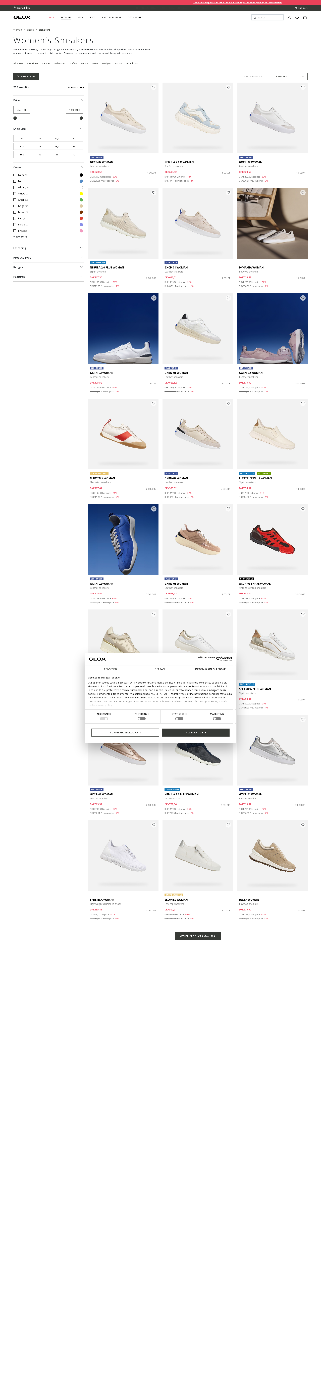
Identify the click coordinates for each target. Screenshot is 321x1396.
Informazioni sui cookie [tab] (210, 668)
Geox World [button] (135, 17)
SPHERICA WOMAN (102, 900)
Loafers (73, 63)
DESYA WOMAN (249, 900)
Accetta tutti (196, 732)
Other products (197, 936)
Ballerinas (59, 63)
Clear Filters (76, 87)
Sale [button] (51, 17)
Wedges (106, 63)
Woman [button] (66, 17)
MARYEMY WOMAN (102, 478)
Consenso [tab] (110, 668)
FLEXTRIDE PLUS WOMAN (255, 478)
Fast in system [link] (111, 17)
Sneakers (32, 63)
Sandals (46, 63)
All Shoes (18, 63)
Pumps (84, 63)
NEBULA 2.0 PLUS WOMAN (107, 267)
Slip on (118, 63)
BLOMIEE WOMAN (176, 900)
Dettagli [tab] (160, 668)
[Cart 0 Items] (304, 20)
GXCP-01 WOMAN (176, 267)
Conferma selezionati (125, 732)
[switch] (142, 718)
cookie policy (104, 705)
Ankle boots (132, 63)
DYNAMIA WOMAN (251, 267)
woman (17, 29)
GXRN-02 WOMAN (102, 373)
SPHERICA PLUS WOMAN (255, 689)
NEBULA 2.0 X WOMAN (179, 162)
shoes (30, 29)
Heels (95, 63)
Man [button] (80, 17)
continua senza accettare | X (213, 657)
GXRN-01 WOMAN (176, 373)
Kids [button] (92, 17)
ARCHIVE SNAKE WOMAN (255, 584)
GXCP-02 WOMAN (101, 162)
